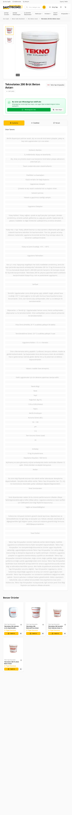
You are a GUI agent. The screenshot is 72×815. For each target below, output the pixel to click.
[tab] (14, 122)
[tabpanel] (35, 358)
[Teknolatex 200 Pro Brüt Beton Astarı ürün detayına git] (13, 647)
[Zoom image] (63, 28)
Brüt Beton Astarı (33, 19)
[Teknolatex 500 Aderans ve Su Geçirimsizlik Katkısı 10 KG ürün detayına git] (13, 612)
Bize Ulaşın (59, 109)
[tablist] (35, 123)
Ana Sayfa (6, 19)
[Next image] (63, 51)
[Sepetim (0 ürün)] (66, 7)
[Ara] (44, 7)
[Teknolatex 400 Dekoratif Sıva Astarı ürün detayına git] (35, 612)
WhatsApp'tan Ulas (30, 109)
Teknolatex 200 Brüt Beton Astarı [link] (50, 19)
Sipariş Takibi (64, 1)
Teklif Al (12, 633)
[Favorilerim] (61, 7)
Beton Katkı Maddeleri (18, 19)
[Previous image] (17, 51)
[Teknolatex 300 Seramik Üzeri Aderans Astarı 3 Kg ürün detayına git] (57, 612)
